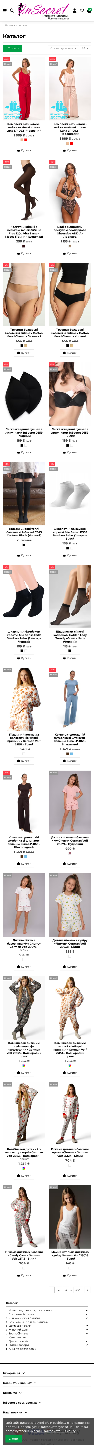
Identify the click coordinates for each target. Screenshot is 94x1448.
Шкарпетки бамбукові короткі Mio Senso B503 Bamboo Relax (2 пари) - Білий (70, 533)
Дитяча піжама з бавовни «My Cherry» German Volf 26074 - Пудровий (70, 841)
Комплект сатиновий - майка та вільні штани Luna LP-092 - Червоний (24, 127)
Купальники (17, 1337)
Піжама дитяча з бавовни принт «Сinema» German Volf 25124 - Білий (70, 1152)
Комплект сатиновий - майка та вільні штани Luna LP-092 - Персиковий (70, 129)
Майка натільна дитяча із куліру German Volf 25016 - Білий (70, 1255)
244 (78, 1289)
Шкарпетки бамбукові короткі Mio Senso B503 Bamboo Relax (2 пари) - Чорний (24, 636)
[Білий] (25, 445)
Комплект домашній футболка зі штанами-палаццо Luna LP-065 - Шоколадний (24, 842)
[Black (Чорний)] (23, 544)
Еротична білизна (21, 1314)
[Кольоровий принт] (23, 1065)
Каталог (12, 1303)
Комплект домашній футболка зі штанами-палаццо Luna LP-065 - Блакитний (70, 739)
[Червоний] (25, 140)
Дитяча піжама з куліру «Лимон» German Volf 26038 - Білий (69, 943)
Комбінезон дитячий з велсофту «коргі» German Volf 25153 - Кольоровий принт (24, 1154)
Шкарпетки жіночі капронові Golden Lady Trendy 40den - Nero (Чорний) (70, 636)
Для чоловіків (18, 1341)
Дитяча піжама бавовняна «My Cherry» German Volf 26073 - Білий (24, 945)
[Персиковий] (22, 140)
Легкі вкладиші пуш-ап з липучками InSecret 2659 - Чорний (24, 432)
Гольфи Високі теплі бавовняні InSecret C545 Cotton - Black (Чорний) (24, 532)
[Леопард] (69, 246)
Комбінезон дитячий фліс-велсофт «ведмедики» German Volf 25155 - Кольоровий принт (24, 1049)
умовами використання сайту (53, 1431)
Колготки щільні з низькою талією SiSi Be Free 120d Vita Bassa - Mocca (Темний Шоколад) (24, 231)
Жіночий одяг (18, 1329)
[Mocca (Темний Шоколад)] (23, 246)
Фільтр (13, 48)
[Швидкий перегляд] (41, 71)
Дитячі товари (19, 1345)
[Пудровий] (69, 853)
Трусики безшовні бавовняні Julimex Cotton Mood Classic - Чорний (70, 333)
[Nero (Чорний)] (69, 650)
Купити (26, 150)
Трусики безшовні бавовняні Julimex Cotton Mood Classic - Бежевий (24, 333)
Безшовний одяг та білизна (28, 1322)
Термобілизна (18, 1333)
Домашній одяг (20, 1325)
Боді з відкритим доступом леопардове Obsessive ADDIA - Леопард (70, 231)
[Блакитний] (71, 754)
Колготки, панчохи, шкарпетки (30, 1310)
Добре (13, 1438)
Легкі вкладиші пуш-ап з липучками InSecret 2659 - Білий (70, 432)
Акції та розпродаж (22, 1348)
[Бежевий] (25, 345)
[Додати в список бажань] (41, 63)
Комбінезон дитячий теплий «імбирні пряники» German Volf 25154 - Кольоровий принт (70, 1049)
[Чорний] (22, 345)
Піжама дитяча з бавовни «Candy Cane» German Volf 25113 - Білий (24, 1255)
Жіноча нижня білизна (25, 1318)
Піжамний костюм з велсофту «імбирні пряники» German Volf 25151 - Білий (24, 739)
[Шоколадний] (67, 754)
